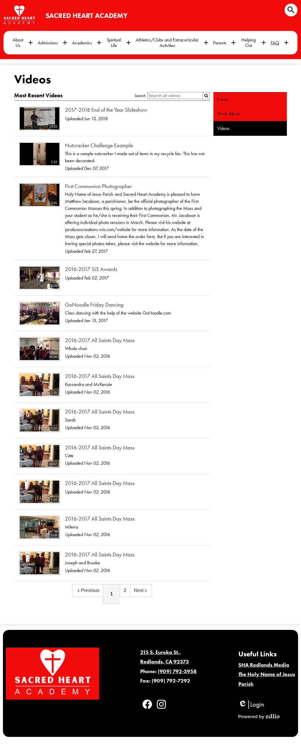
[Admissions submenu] (52, 42)
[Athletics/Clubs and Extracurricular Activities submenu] (172, 42)
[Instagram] (161, 704)
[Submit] (206, 95)
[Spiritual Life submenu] (118, 42)
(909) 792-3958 (177, 671)
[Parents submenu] (224, 42)
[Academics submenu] (87, 42)
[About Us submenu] (22, 42)
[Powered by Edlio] (259, 716)
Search (140, 95)
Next (138, 590)
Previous (90, 590)
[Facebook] (147, 704)
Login (251, 704)
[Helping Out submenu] (253, 42)
